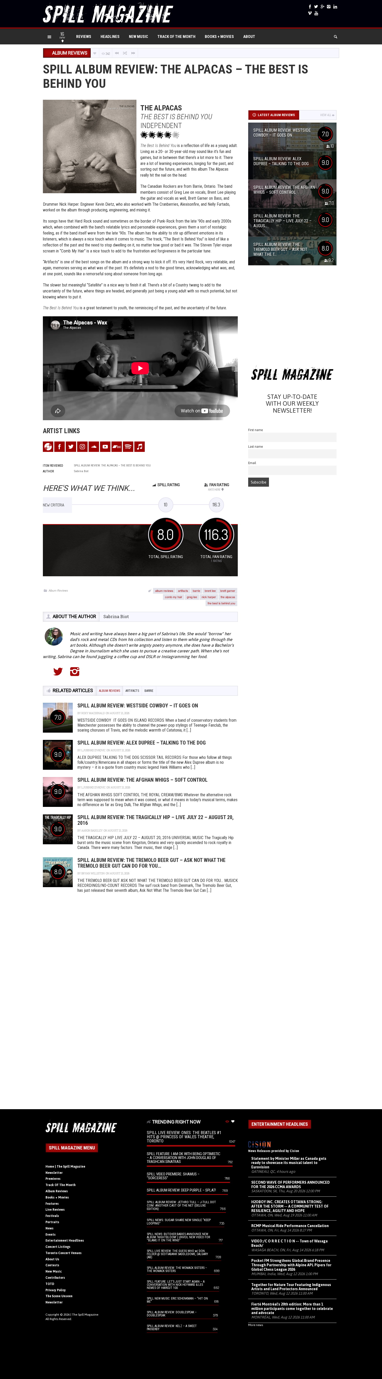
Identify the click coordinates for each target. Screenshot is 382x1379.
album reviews (164, 590)
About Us (52, 1259)
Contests (52, 1265)
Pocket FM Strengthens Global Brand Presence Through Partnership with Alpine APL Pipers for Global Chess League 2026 (291, 1264)
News (49, 1228)
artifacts (183, 590)
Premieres (53, 1179)
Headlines (110, 36)
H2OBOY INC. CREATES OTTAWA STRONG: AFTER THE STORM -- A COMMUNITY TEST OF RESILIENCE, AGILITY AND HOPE (289, 1206)
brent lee (210, 590)
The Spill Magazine (85, 1314)
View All (325, 115)
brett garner (227, 590)
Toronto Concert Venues (63, 1253)
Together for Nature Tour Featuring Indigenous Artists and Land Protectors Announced (291, 1287)
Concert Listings (57, 1247)
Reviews (83, 36)
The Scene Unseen (59, 1296)
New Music (138, 36)
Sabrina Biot (116, 616)
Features (52, 1204)
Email (252, 463)
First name (255, 430)
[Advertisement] (292, 317)
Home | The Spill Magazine (65, 1166)
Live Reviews (55, 1209)
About (249, 36)
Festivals (52, 1216)
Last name (255, 446)
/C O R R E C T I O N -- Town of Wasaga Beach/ (289, 1243)
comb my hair (173, 597)
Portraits (52, 1222)
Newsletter (54, 1173)
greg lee (192, 597)
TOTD (49, 1284)
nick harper (209, 597)
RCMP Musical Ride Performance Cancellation (290, 1226)
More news (255, 1325)
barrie (196, 590)
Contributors (55, 1278)
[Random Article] (125, 53)
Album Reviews (58, 590)
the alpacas (228, 597)
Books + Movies (219, 36)
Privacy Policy (55, 1290)
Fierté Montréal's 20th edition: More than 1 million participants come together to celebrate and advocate (292, 1308)
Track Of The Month (176, 36)
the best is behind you (221, 603)
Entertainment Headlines (64, 1240)
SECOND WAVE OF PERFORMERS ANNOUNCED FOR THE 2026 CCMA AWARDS (290, 1184)
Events (50, 1234)
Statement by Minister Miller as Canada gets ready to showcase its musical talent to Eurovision (288, 1162)
